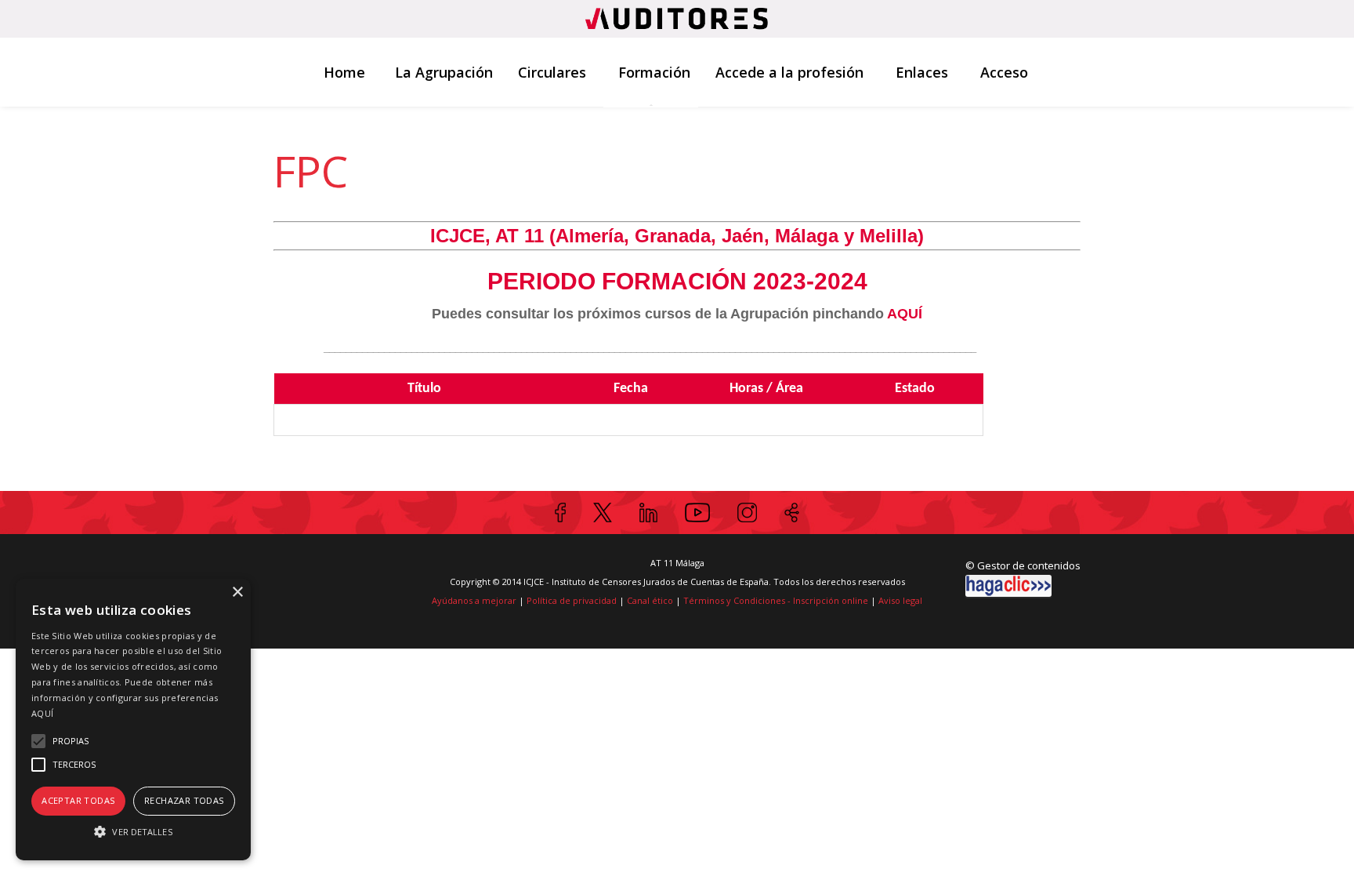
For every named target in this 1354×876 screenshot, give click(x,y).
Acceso (1004, 72)
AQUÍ (42, 713)
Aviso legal (900, 600)
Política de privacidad (572, 600)
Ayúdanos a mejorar (474, 600)
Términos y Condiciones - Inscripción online (775, 600)
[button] (133, 831)
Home (344, 72)
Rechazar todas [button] (184, 800)
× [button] (237, 592)
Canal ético (650, 600)
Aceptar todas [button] (78, 800)
